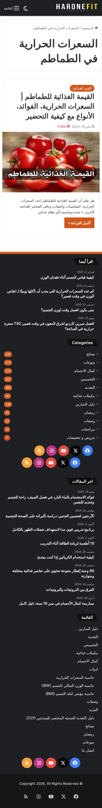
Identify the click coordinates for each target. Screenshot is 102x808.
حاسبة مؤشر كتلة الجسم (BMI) (70, 693)
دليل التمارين (85, 404)
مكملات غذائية (84, 396)
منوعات (89, 362)
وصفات (89, 421)
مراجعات (88, 429)
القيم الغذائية (82, 88)
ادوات (93, 669)
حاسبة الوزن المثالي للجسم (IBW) (68, 685)
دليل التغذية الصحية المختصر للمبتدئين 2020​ (60, 718)
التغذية (90, 387)
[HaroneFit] (77, 8)
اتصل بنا (88, 750)
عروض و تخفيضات (81, 437)
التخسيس (88, 379)
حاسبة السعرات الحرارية (75, 677)
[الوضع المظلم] (25, 10)
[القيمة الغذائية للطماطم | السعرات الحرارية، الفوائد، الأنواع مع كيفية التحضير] (51, 162)
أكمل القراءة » (79, 223)
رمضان (89, 412)
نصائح (90, 354)
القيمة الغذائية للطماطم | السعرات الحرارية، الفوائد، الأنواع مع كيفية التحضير (55, 106)
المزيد (93, 709)
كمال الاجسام (84, 371)
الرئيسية (88, 28)
